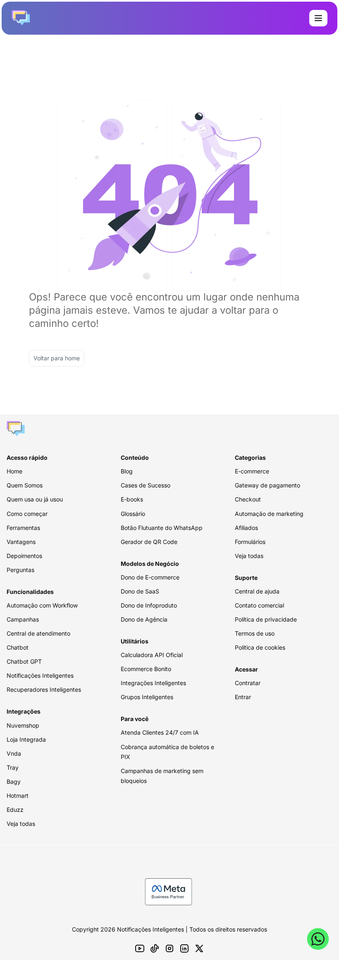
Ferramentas (23, 527)
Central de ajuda (257, 591)
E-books (132, 499)
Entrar (243, 696)
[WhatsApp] (318, 939)
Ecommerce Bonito (146, 668)
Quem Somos (25, 485)
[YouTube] (140, 948)
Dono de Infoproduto (149, 605)
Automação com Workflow (42, 605)
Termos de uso (255, 633)
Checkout (248, 499)
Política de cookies (260, 647)
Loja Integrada (26, 739)
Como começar (27, 513)
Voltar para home (56, 358)
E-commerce (252, 471)
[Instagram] (169, 948)
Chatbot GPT (24, 661)
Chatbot (18, 647)
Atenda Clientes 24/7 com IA (160, 732)
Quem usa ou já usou (35, 499)
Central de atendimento (38, 633)
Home (14, 471)
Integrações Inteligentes (153, 682)
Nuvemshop (23, 725)
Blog (127, 471)
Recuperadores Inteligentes (44, 689)
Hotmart (18, 795)
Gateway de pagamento (267, 485)
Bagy (14, 781)
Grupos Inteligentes (147, 696)
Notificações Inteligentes (40, 675)
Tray (13, 767)
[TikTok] (155, 948)
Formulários (250, 541)
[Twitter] (199, 948)
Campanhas (23, 619)
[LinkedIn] (184, 948)
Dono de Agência (144, 619)
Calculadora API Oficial (152, 654)
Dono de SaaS (140, 591)
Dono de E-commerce (150, 577)
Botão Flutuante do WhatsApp (162, 527)
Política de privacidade (266, 619)
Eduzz (15, 809)
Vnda (14, 753)
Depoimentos (24, 555)
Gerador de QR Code (149, 541)
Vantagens (21, 541)
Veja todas (21, 823)
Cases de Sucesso (145, 485)
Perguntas (20, 569)
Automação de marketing (269, 513)
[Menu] (318, 18)
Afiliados (246, 527)
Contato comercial (259, 605)
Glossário (133, 513)
